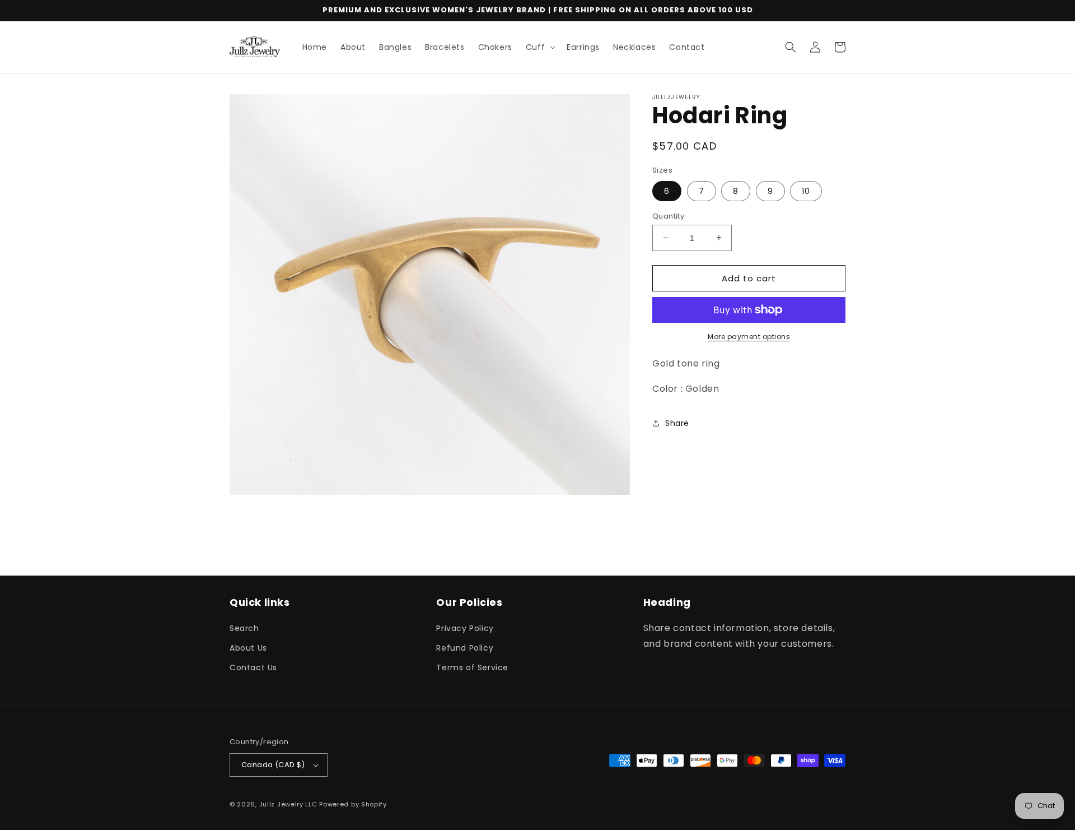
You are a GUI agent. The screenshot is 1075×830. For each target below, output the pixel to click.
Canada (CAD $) (273, 764)
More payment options (749, 336)
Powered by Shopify (353, 804)
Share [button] (677, 423)
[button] (539, 47)
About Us (248, 647)
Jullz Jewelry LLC (288, 804)
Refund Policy (464, 647)
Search (244, 628)
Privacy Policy (464, 628)
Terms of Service (472, 667)
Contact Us (253, 667)
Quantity (668, 215)
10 (806, 190)
